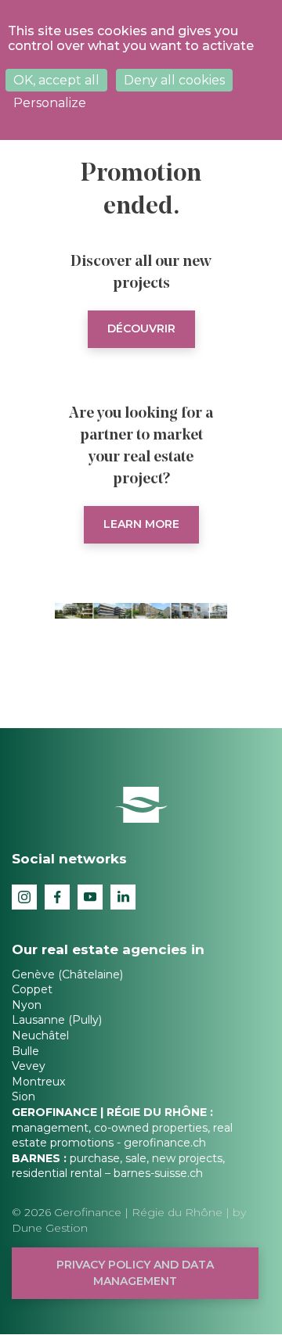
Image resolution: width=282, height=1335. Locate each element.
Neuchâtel (40, 1035)
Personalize (49, 102)
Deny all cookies (174, 80)
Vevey (28, 1066)
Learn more (141, 524)
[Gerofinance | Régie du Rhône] (141, 804)
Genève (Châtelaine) (67, 974)
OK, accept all (56, 80)
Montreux (38, 1082)
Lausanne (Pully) (57, 1020)
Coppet (32, 989)
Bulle (25, 1051)
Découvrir (141, 328)
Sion (23, 1096)
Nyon (27, 1005)
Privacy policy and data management (135, 1273)
